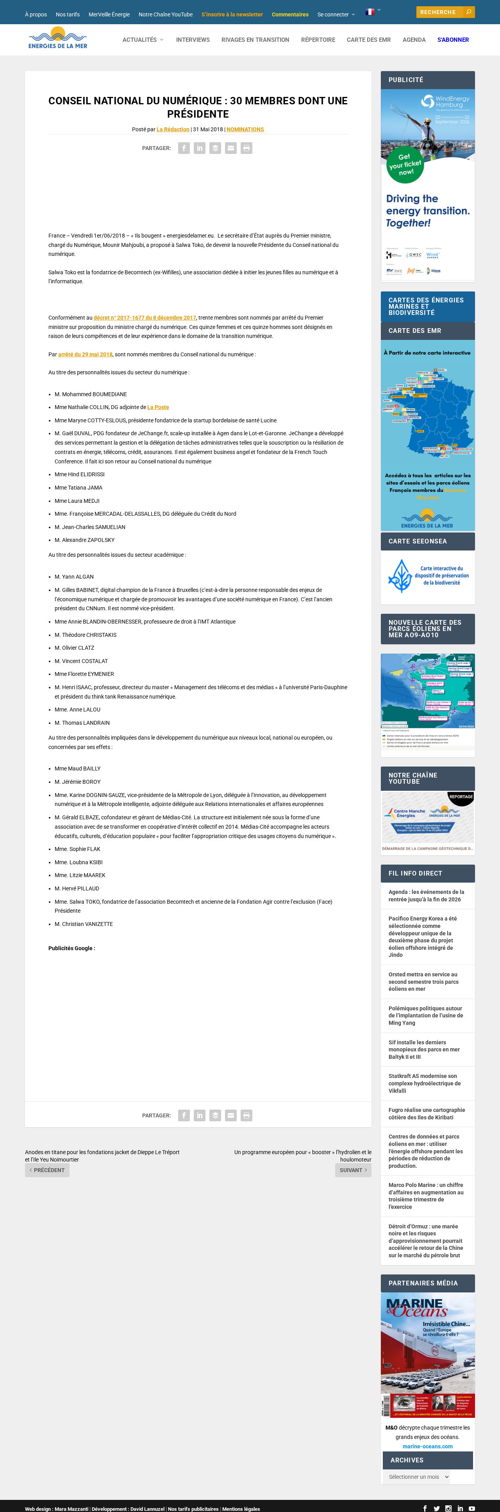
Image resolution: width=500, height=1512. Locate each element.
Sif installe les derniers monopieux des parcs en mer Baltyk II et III (424, 1049)
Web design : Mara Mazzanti (56, 1509)
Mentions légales (241, 1509)
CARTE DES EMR (369, 40)
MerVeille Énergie (109, 14)
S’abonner (453, 40)
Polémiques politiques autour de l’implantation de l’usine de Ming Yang (426, 1015)
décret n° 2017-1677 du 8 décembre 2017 (145, 318)
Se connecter (333, 14)
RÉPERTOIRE (318, 40)
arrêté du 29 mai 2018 (85, 354)
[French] (373, 12)
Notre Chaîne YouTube (166, 14)
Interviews (193, 40)
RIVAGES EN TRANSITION (255, 40)
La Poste (158, 407)
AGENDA (414, 40)
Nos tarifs (68, 14)
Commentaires (290, 14)
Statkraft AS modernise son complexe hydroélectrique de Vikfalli (425, 1083)
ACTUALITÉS (140, 40)
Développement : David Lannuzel (128, 1509)
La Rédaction (173, 129)
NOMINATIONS (245, 129)
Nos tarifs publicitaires (193, 1509)
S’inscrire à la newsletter (232, 14)
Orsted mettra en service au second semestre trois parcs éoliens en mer (424, 981)
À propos (36, 14)
